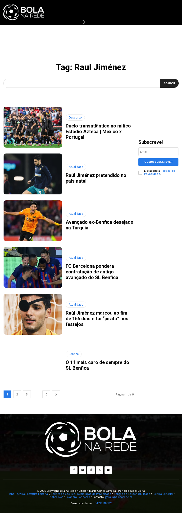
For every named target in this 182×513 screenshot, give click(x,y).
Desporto (75, 117)
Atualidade (76, 167)
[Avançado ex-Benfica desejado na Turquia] (33, 220)
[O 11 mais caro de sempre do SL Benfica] (33, 361)
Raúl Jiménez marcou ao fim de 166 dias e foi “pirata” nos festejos (97, 318)
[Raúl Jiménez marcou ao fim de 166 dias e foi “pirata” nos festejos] (33, 314)
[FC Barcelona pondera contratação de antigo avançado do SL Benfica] (33, 267)
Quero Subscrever (158, 161)
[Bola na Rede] (91, 440)
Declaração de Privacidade (94, 493)
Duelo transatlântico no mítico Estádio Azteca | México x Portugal (98, 131)
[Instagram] (82, 470)
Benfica (74, 354)
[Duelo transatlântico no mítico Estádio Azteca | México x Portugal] (33, 127)
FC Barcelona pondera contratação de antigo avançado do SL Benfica (92, 271)
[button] (83, 22)
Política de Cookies (63, 493)
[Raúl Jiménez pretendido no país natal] (33, 173)
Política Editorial (163, 493)
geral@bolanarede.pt (118, 497)
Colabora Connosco (77, 497)
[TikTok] (91, 470)
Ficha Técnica (16, 493)
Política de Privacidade (159, 172)
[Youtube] (108, 470)
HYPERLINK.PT (103, 503)
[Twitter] (99, 470)
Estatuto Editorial (38, 493)
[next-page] (56, 394)
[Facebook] (73, 470)
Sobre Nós (56, 497)
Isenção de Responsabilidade (132, 493)
